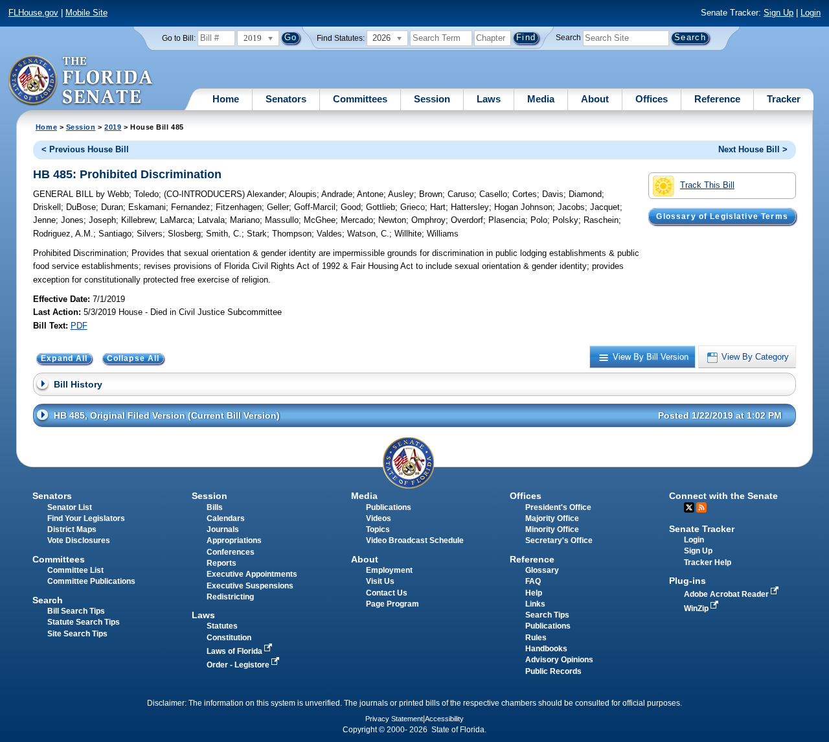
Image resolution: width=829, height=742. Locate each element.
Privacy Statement (394, 719)
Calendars (226, 518)
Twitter (689, 507)
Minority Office (552, 529)
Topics (378, 529)
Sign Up (778, 12)
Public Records (553, 671)
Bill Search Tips (76, 611)
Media (540, 98)
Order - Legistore (239, 665)
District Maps (72, 529)
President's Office (558, 507)
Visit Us (380, 581)
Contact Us (386, 593)
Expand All (64, 358)
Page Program (392, 604)
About (595, 98)
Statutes (222, 626)
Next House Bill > (753, 149)
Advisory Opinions (559, 660)
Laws (489, 98)
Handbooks (546, 649)
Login (811, 12)
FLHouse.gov (33, 12)
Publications (388, 507)
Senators (286, 98)
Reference (717, 98)
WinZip (697, 608)
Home (225, 98)
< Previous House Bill (85, 149)
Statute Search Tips (83, 622)
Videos (378, 518)
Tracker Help (707, 562)
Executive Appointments (252, 574)
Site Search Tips (77, 634)
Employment (389, 570)
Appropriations (234, 540)
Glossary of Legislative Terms (722, 216)
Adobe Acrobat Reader (727, 594)
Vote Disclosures (78, 540)
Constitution (229, 638)
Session (432, 98)
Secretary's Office (559, 540)
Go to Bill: (179, 38)
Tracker (784, 98)
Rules (536, 638)
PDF (79, 325)
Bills (215, 507)
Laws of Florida (235, 651)
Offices (651, 98)
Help (533, 593)
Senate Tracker (701, 529)
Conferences (231, 552)
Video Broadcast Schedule (415, 540)
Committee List (75, 570)
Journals (223, 529)
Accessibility (444, 719)
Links (535, 604)
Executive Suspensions (250, 586)
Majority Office (552, 518)
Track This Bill (707, 185)
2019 (112, 127)
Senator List (69, 507)
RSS (701, 507)
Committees (360, 98)
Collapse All (133, 358)
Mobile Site (86, 12)
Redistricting (230, 597)
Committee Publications (91, 581)
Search (568, 37)
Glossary (542, 570)
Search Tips (547, 615)
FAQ (533, 581)
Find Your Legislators (86, 518)
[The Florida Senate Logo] (81, 81)
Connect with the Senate (723, 496)
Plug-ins (687, 580)
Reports (221, 563)
